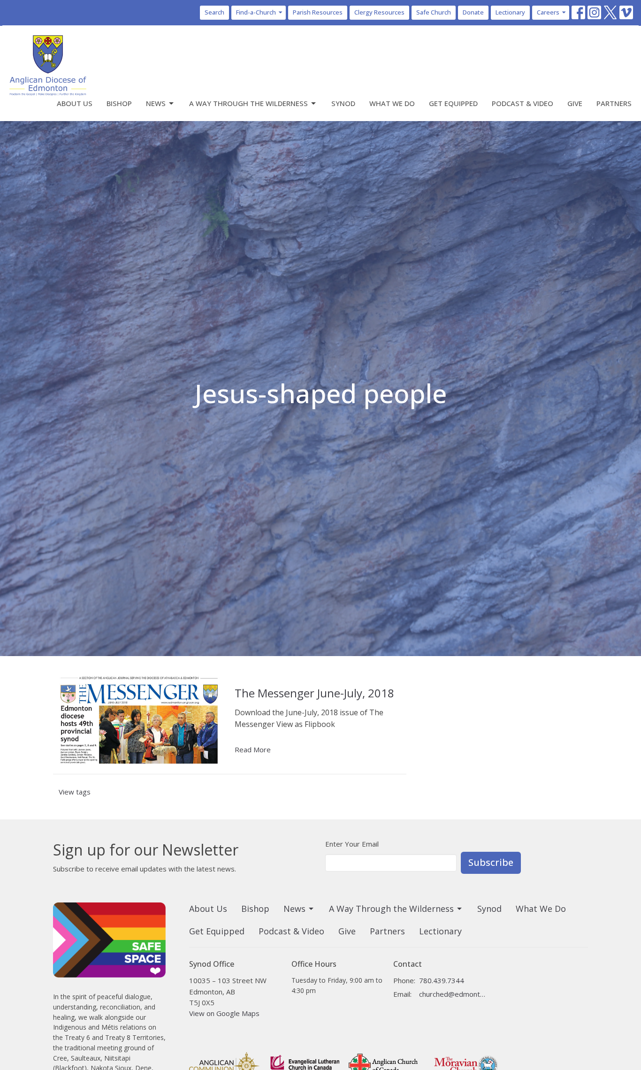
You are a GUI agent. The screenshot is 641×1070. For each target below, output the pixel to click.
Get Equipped (453, 103)
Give (574, 103)
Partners (614, 103)
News (156, 103)
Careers (548, 12)
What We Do (392, 103)
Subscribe (490, 862)
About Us (74, 103)
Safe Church (433, 12)
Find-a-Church (256, 12)
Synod (343, 103)
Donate (473, 12)
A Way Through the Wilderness (248, 103)
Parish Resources (318, 12)
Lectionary (510, 12)
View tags (75, 791)
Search (214, 12)
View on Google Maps (224, 1013)
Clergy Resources (379, 12)
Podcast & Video (522, 103)
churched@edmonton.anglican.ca (452, 994)
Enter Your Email (352, 843)
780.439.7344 (441, 980)
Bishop (119, 103)
